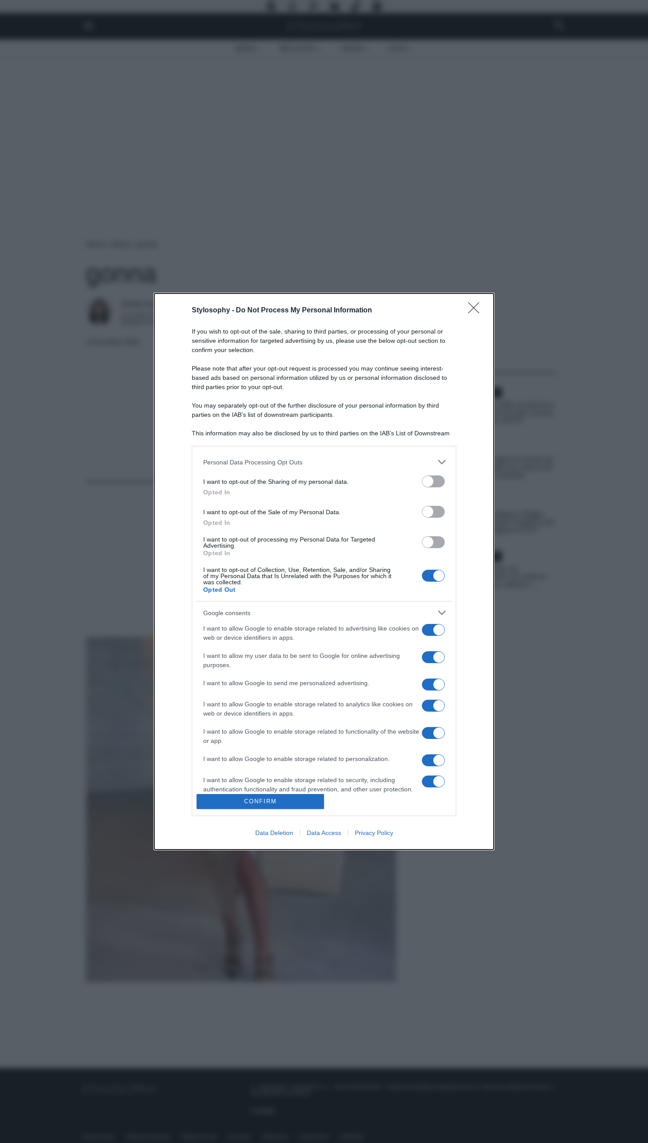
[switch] (433, 481)
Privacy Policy (374, 832)
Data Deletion (274, 832)
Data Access (324, 832)
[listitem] (324, 462)
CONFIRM (260, 801)
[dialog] (324, 571)
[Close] (476, 310)
